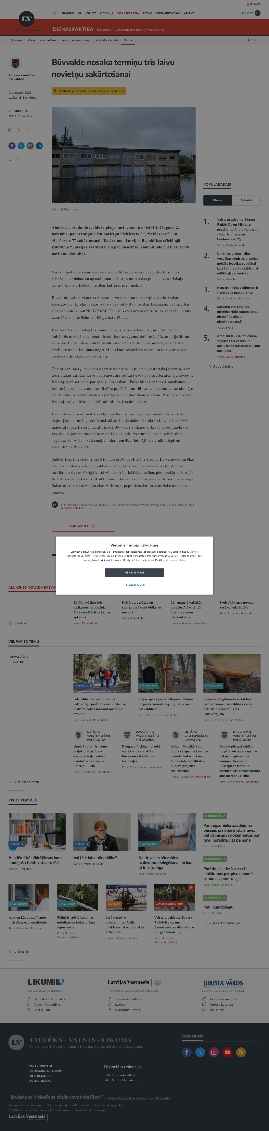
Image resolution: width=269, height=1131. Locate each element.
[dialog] (134, 565)
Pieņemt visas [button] (135, 573)
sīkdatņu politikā (175, 560)
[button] (134, 585)
